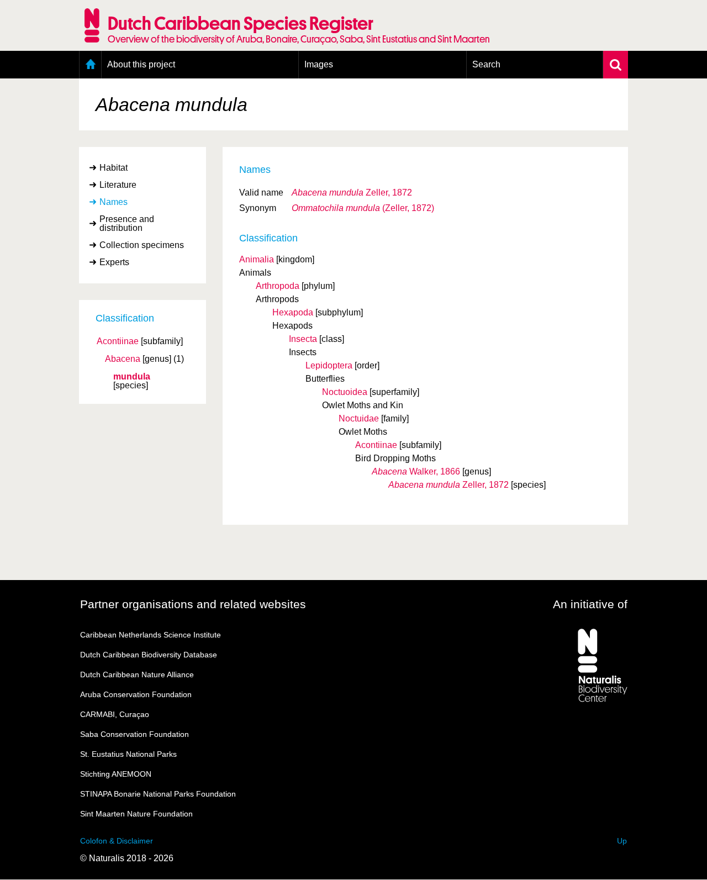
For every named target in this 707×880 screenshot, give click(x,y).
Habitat (113, 167)
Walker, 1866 (416, 471)
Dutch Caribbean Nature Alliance (137, 674)
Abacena (122, 359)
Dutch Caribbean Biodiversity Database (148, 654)
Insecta (303, 339)
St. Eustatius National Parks (128, 754)
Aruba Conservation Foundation (136, 694)
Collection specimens (141, 245)
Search (486, 64)
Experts (114, 262)
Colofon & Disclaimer (116, 840)
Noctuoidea (344, 392)
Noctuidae (359, 418)
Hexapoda (292, 312)
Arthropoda (277, 286)
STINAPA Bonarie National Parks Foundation (158, 793)
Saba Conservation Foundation (134, 734)
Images (318, 64)
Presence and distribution (126, 223)
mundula (131, 376)
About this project (141, 64)
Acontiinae (118, 341)
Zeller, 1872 (352, 192)
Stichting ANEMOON (115, 774)
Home (90, 64)
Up (622, 840)
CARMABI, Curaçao (114, 714)
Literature (117, 184)
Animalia (256, 259)
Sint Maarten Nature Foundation (136, 813)
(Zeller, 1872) (363, 208)
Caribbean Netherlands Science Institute (150, 634)
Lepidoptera (328, 365)
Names (113, 202)
